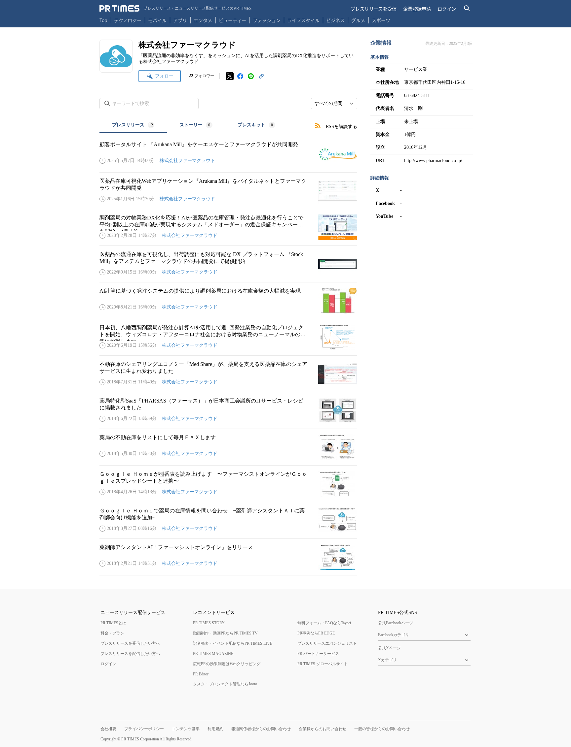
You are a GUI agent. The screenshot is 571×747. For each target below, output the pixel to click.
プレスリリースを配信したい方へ (130, 653)
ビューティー (232, 20)
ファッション (267, 20)
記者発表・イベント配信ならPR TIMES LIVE (232, 643)
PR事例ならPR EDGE (316, 633)
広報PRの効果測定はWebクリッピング (226, 664)
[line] (251, 76)
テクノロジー (127, 20)
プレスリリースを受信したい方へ (130, 643)
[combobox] (334, 103)
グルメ (358, 20)
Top (103, 20)
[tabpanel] (228, 354)
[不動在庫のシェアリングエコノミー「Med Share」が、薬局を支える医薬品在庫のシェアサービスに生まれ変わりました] (228, 374)
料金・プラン (112, 633)
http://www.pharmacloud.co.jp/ (433, 160)
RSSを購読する (341, 126)
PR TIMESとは (113, 623)
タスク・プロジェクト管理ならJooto (225, 684)
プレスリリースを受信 (374, 8)
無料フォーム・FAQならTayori (324, 623)
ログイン (447, 8)
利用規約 (215, 729)
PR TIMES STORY (209, 623)
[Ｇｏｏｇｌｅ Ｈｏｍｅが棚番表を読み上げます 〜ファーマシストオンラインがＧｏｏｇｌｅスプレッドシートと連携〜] (228, 484)
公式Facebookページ (395, 623)
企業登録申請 (417, 8)
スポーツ (381, 20)
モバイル (157, 20)
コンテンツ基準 (186, 729)
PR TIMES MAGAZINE (213, 653)
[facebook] (240, 76)
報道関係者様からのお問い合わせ (261, 729)
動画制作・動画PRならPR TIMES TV (225, 633)
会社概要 (108, 729)
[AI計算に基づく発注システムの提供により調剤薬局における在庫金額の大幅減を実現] (228, 300)
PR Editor (201, 674)
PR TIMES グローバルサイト (322, 664)
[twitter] (230, 76)
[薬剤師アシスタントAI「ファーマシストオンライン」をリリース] (228, 557)
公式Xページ (389, 648)
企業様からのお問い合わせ (322, 729)
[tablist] (193, 125)
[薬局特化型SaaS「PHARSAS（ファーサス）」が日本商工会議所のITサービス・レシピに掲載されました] (228, 410)
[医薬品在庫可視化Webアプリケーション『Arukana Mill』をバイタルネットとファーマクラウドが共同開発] (228, 191)
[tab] (133, 125)
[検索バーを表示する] (467, 8)
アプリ (180, 20)
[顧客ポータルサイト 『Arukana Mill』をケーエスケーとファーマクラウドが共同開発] (228, 154)
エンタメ (203, 20)
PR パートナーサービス (318, 653)
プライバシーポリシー (144, 729)
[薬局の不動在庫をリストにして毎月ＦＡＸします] (228, 447)
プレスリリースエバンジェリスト (327, 643)
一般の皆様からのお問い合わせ (382, 729)
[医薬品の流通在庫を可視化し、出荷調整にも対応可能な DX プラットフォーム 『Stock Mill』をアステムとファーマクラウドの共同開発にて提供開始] (228, 264)
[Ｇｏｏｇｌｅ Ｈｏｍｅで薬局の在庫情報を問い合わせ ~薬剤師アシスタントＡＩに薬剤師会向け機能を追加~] (228, 520)
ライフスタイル (303, 20)
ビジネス (335, 20)
